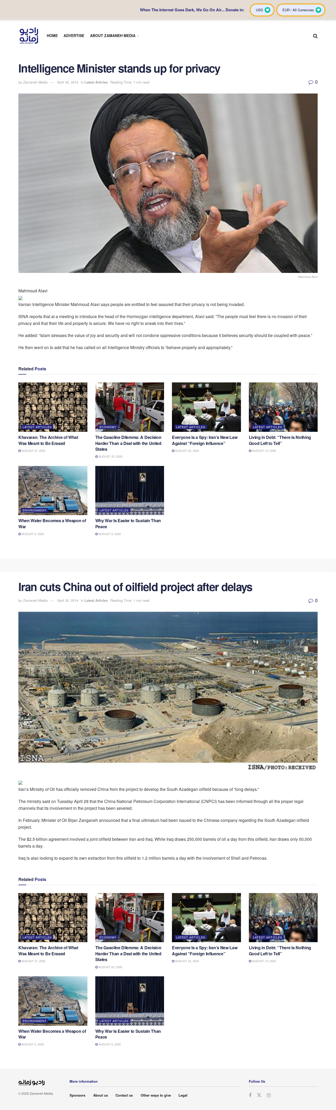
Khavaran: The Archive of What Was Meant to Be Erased (48, 440)
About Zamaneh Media (112, 35)
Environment (35, 510)
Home (52, 35)
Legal (182, 1095)
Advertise (74, 35)
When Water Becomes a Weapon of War (52, 523)
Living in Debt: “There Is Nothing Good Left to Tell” (280, 440)
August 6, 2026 (32, 534)
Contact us (124, 1095)
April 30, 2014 (67, 82)
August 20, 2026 (110, 456)
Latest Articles (96, 82)
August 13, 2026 (263, 450)
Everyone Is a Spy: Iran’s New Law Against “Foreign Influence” (204, 440)
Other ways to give (156, 1095)
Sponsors (77, 1095)
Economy (107, 427)
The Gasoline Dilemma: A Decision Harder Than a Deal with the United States (128, 443)
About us (100, 1095)
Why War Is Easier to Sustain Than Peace (128, 523)
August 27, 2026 (33, 450)
